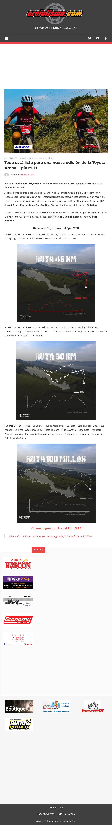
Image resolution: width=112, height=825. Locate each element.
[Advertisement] (56, 674)
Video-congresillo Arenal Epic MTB (56, 528)
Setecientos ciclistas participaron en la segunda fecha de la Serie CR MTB (50, 536)
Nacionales (40, 158)
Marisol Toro (27, 174)
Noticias (49, 158)
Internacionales (27, 158)
